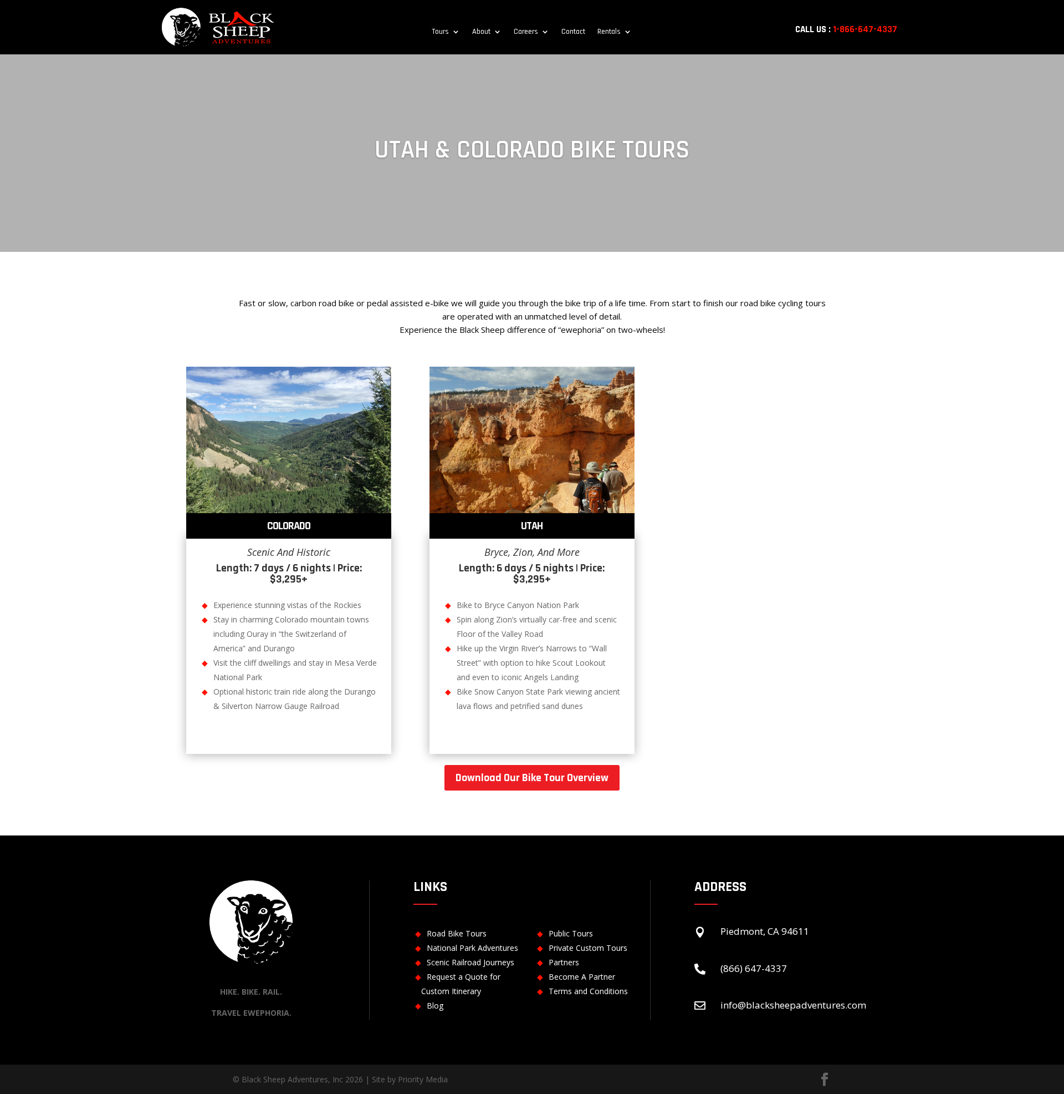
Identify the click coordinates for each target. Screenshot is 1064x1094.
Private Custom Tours (588, 948)
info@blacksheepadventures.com (793, 1005)
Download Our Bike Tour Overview (532, 778)
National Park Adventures (472, 948)
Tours (440, 32)
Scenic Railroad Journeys (470, 962)
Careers (526, 32)
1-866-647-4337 (865, 29)
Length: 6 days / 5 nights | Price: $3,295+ (532, 573)
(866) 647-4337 (753, 968)
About (481, 32)
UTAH (532, 526)
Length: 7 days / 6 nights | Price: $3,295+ (289, 573)
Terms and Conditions (588, 991)
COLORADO (288, 526)
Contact (573, 32)
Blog (435, 1005)
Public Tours (571, 933)
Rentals (609, 32)
